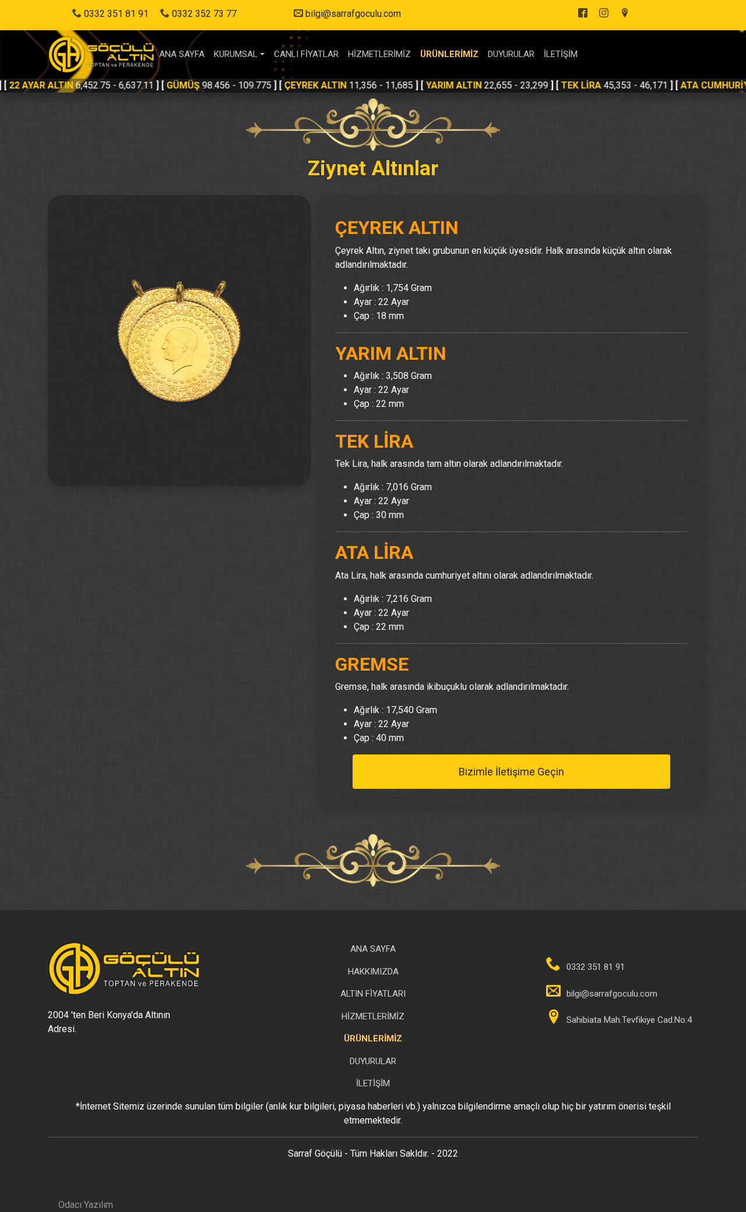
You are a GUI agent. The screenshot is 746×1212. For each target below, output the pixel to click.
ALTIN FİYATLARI (373, 993)
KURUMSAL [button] (236, 54)
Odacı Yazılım (85, 1204)
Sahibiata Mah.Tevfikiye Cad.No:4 (629, 1020)
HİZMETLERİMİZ (379, 54)
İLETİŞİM (561, 54)
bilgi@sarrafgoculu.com (353, 13)
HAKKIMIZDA (373, 971)
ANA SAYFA (182, 54)
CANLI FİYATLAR (306, 54)
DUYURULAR (511, 54)
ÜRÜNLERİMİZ (449, 54)
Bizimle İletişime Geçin (511, 772)
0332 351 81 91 (115, 13)
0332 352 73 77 (203, 13)
